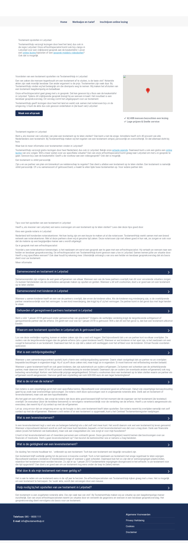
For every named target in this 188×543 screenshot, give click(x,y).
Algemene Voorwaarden (138, 514)
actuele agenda (120, 150)
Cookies (130, 526)
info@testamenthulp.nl (32, 521)
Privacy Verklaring (135, 520)
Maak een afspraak (29, 113)
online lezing (29, 52)
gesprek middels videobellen (68, 52)
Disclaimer (131, 532)
